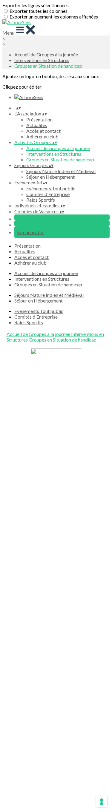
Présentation (39, 119)
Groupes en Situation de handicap (48, 66)
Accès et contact (43, 131)
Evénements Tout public (50, 188)
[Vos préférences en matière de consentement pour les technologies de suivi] (101, 801)
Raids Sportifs (40, 200)
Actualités (36, 125)
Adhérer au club (42, 136)
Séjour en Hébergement (50, 177)
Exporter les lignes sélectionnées (35, 5)
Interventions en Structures (41, 60)
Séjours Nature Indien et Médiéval (61, 171)
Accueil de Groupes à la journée (46, 54)
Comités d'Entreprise (48, 194)
